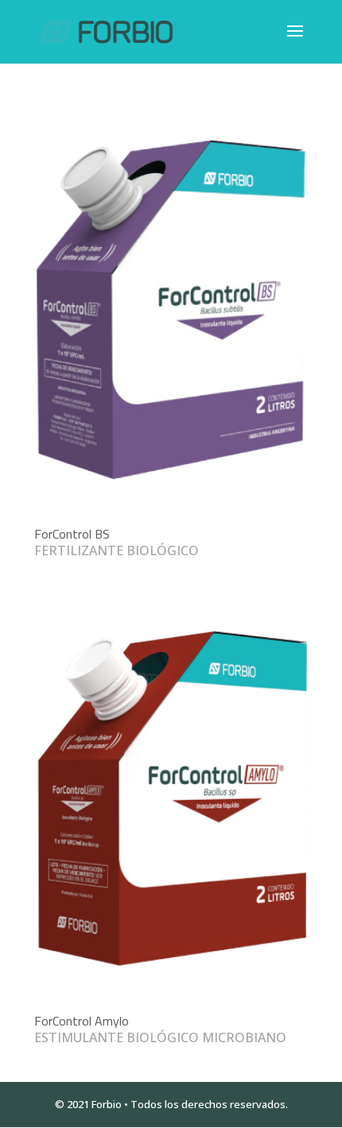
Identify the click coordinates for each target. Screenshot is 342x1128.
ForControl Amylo (81, 1020)
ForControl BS (72, 533)
